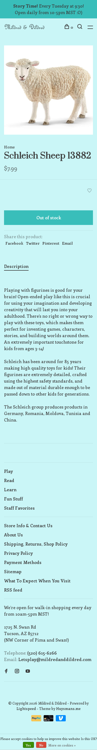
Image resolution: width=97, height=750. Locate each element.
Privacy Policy (18, 553)
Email (67, 243)
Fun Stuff (13, 499)
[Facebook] (6, 671)
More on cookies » (62, 745)
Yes (28, 745)
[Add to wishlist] (89, 191)
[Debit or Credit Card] (49, 719)
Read (9, 480)
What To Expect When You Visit (37, 580)
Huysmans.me (68, 708)
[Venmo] (61, 719)
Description (16, 266)
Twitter (33, 243)
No (41, 745)
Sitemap (13, 571)
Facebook (14, 243)
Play (8, 471)
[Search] (80, 27)
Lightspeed (26, 708)
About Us (13, 534)
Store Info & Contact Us (28, 525)
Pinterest (50, 243)
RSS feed (13, 590)
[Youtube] (28, 671)
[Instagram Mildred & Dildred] (17, 671)
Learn (10, 489)
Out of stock (48, 217)
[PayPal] (36, 719)
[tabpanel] (48, 90)
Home (9, 147)
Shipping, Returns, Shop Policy (36, 544)
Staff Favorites (19, 508)
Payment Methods (22, 562)
